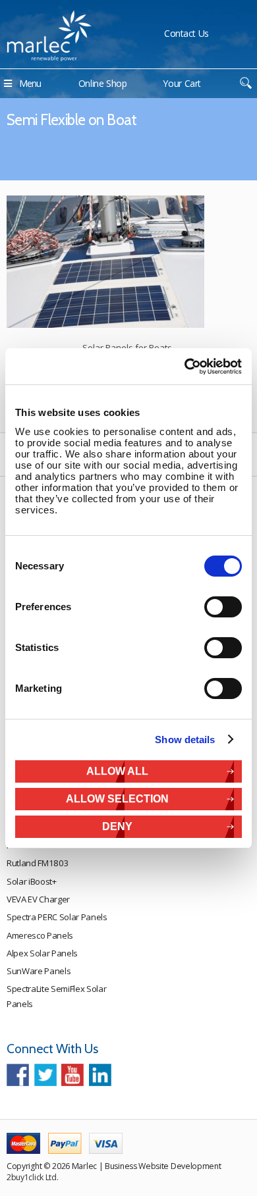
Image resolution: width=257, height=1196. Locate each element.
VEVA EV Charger (38, 899)
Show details (185, 739)
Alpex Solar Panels (42, 953)
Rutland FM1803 (38, 863)
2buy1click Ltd (32, 1177)
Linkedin (100, 1075)
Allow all (117, 771)
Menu (30, 83)
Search (245, 83)
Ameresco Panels (40, 935)
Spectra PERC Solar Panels (57, 917)
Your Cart (182, 83)
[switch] (223, 606)
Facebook (18, 1075)
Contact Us (186, 33)
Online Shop (102, 83)
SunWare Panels (39, 971)
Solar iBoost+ (32, 881)
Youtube (72, 1075)
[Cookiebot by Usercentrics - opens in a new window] (185, 366)
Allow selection (117, 798)
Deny (117, 826)
